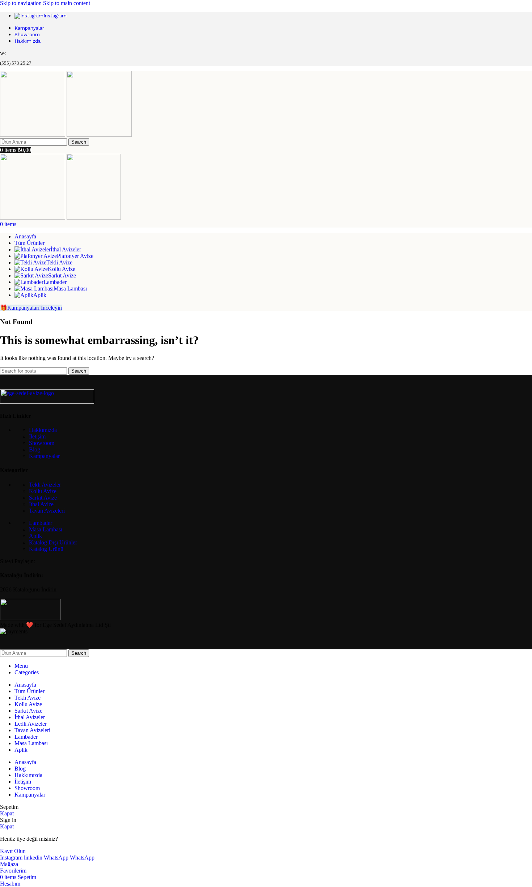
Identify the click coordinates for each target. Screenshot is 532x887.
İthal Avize (41, 504)
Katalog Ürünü (46, 549)
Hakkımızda (43, 430)
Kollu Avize (42, 491)
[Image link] (47, 402)
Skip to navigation (21, 3)
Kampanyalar (44, 456)
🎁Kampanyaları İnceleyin (31, 308)
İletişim (37, 436)
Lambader (40, 523)
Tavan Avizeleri (47, 511)
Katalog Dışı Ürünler (53, 542)
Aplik (35, 536)
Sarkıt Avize (43, 498)
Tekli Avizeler (45, 484)
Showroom (41, 443)
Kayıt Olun (13, 851)
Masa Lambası (45, 529)
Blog (34, 449)
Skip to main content (66, 3)
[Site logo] (33, 135)
